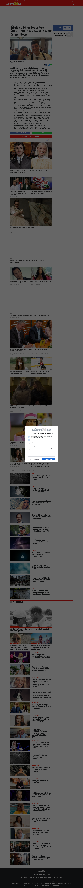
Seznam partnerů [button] (44, 449)
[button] (41, 443)
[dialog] (41, 444)
